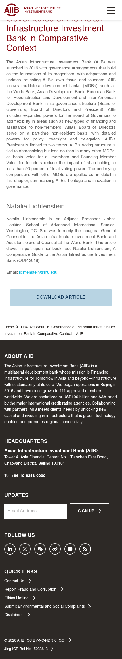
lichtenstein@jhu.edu (38, 272)
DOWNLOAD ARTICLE (61, 297)
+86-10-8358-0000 (28, 476)
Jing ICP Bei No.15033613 (26, 649)
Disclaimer (14, 615)
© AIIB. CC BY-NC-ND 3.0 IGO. (35, 640)
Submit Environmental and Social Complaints (44, 607)
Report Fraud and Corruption (31, 590)
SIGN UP (86, 511)
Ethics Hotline (17, 598)
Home (9, 327)
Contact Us (14, 581)
